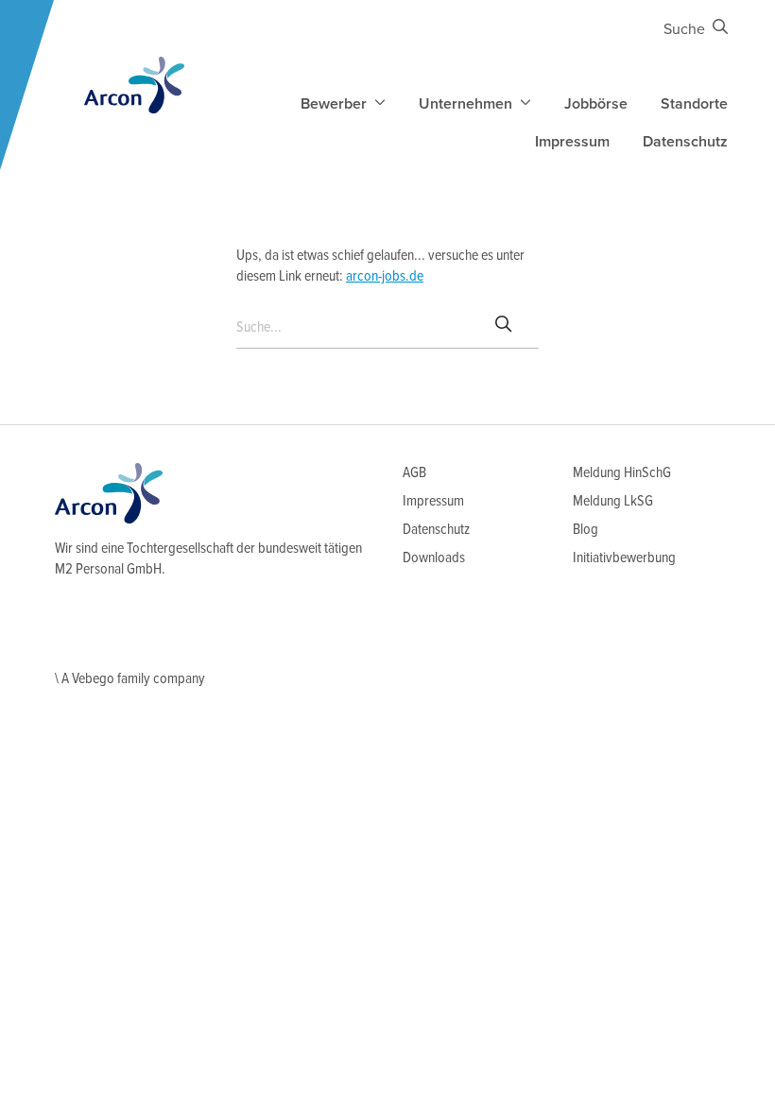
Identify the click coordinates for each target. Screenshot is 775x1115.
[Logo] (134, 85)
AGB (414, 473)
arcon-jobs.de (384, 276)
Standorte (694, 103)
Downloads (434, 558)
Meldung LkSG (613, 501)
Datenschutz (685, 141)
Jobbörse (596, 103)
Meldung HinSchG (622, 473)
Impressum (572, 141)
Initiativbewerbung (624, 558)
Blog (585, 530)
